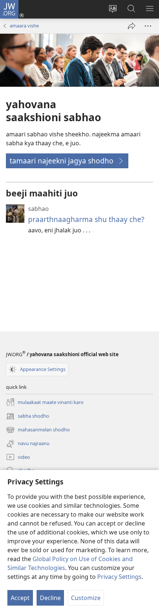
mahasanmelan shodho (38, 430)
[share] (131, 26)
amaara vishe (24, 25)
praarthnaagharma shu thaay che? (86, 219)
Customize (86, 598)
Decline (50, 598)
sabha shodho (27, 416)
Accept (20, 598)
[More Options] (148, 26)
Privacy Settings (119, 577)
